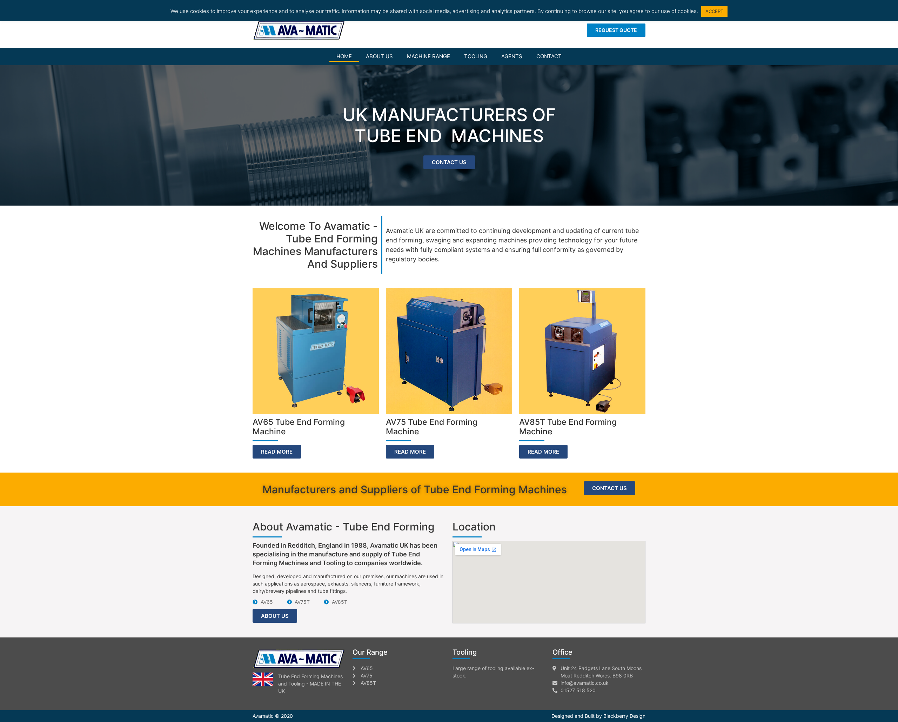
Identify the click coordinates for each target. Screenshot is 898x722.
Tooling (475, 56)
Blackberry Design (624, 716)
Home (344, 56)
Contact (549, 56)
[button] (616, 30)
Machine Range (428, 56)
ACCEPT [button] (714, 11)
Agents (511, 56)
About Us (379, 56)
